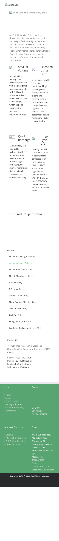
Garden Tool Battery (18, 295)
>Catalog (8, 434)
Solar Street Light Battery (21, 269)
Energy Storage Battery (20, 321)
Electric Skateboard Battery (21, 276)
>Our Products (11, 401)
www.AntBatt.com (20, 367)
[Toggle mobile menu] (53, 4)
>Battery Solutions (13, 404)
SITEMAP (36, 407)
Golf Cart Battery (17, 315)
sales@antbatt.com (22, 364)
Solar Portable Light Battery (22, 256)
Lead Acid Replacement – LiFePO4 (25, 327)
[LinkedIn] (33, 395)
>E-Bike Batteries (12, 444)
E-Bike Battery (15, 282)
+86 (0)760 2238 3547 (24, 357)
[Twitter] (41, 395)
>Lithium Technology (14, 407)
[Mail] (49, 395)
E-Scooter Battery (17, 289)
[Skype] (45, 395)
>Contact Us (10, 410)
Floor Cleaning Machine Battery (23, 302)
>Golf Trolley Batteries (14, 441)
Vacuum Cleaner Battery (20, 263)
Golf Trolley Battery (18, 308)
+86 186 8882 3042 (23, 360)
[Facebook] (37, 395)
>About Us (9, 398)
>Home (7, 394)
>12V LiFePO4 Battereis (15, 437)
